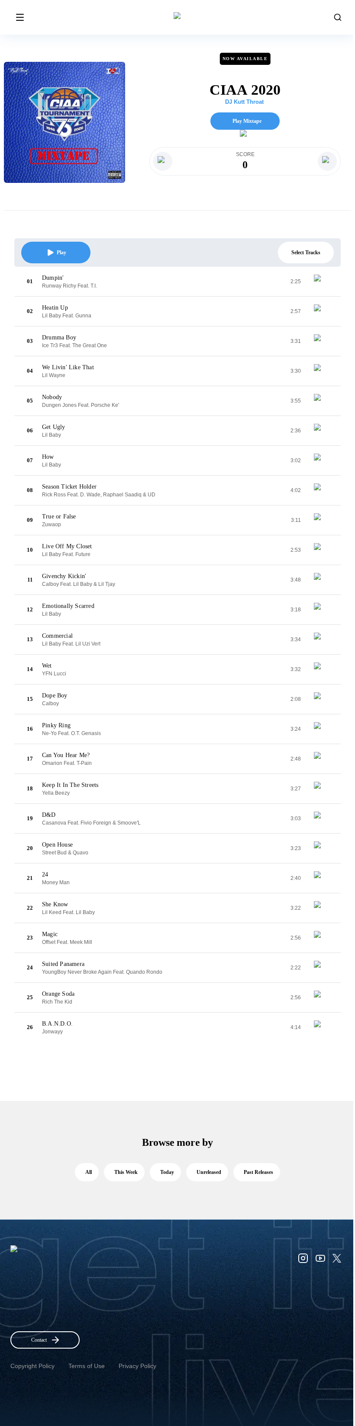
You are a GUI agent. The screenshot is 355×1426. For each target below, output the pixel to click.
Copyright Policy (32, 1365)
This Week (126, 1172)
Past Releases (258, 1172)
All (88, 1172)
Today (167, 1172)
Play (61, 252)
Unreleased (209, 1172)
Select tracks (305, 252)
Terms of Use (86, 1365)
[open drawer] (20, 17)
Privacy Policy (137, 1365)
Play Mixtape (246, 121)
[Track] (320, 281)
